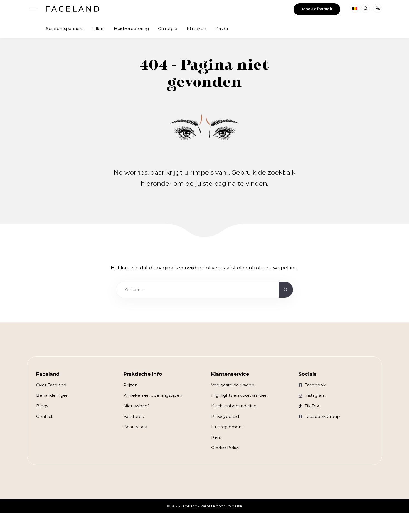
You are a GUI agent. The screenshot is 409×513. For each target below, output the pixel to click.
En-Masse (234, 506)
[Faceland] (72, 10)
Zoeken (365, 8)
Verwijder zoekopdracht (268, 289)
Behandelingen (52, 395)
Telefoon (377, 8)
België (354, 8)
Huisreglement (227, 426)
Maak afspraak (317, 8)
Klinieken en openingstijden (153, 395)
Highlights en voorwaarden (239, 395)
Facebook (315, 385)
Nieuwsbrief (136, 405)
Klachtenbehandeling (234, 405)
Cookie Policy (225, 447)
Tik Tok (312, 405)
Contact (44, 416)
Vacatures (134, 416)
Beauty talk (135, 426)
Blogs (42, 405)
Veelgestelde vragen (232, 385)
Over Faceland (51, 385)
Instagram (315, 395)
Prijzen (131, 385)
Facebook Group (322, 416)
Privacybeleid (225, 416)
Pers (216, 437)
